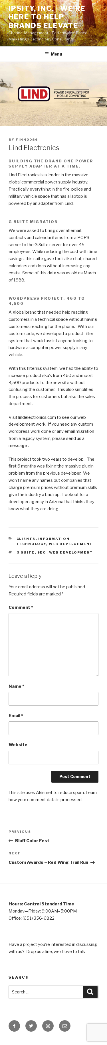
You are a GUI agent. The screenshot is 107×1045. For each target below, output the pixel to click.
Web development (71, 552)
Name (16, 686)
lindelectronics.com (37, 417)
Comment (21, 607)
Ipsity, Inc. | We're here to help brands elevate (47, 17)
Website (18, 744)
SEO (42, 552)
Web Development (71, 544)
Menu (56, 54)
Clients (26, 539)
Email (16, 715)
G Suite (26, 552)
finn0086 (27, 140)
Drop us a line (39, 951)
